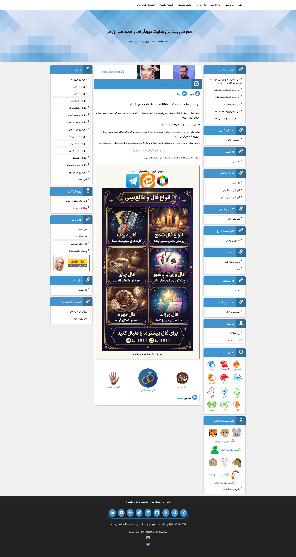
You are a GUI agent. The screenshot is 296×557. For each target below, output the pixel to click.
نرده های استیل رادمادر (76, 200)
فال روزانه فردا (80, 318)
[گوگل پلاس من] (130, 513)
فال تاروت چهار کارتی (77, 122)
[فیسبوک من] (165, 513)
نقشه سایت (134, 531)
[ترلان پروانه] (148, 72)
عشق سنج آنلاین (232, 311)
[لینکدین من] (112, 513)
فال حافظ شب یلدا (79, 243)
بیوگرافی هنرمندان (78, 311)
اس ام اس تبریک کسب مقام (227, 96)
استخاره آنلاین (166, 4)
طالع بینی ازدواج (232, 240)
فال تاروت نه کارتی (78, 143)
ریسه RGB (235, 333)
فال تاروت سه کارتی (77, 114)
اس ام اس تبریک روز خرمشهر (226, 89)
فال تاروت (215, 4)
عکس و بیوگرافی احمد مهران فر (148, 150)
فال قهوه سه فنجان (231, 190)
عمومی (180, 397)
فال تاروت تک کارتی (78, 107)
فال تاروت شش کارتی (77, 136)
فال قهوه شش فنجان (230, 197)
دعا (238, 268)
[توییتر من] (139, 513)
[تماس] (148, 513)
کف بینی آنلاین (233, 218)
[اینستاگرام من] (156, 513)
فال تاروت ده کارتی (78, 150)
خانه (241, 4)
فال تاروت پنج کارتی (78, 129)
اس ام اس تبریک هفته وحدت (227, 111)
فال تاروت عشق (79, 157)
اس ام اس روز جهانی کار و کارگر (226, 118)
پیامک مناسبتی (184, 4)
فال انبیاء (236, 161)
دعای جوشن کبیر (232, 261)
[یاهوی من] (183, 513)
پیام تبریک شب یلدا (78, 250)
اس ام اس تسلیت (232, 104)
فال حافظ (229, 4)
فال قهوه (236, 183)
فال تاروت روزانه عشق (76, 165)
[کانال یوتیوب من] (121, 513)
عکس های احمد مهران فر (174, 84)
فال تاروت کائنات (79, 100)
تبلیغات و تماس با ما (146, 4)
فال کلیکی (235, 290)
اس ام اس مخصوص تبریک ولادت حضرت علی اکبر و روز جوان (226, 81)
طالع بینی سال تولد (231, 488)
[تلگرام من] (174, 513)
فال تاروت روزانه (79, 79)
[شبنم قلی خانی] (113, 72)
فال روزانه (201, 4)
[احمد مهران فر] (184, 72)
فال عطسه (82, 289)
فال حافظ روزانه (80, 236)
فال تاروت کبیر (80, 86)
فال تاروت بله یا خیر (78, 172)
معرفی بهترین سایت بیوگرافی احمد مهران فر (149, 31)
